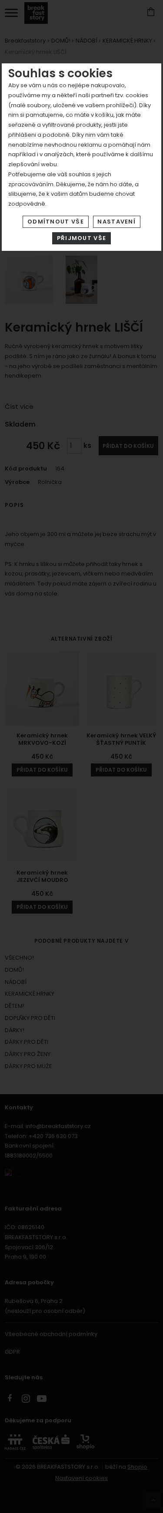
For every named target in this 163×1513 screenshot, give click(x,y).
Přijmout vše (81, 238)
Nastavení (116, 221)
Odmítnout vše (55, 221)
